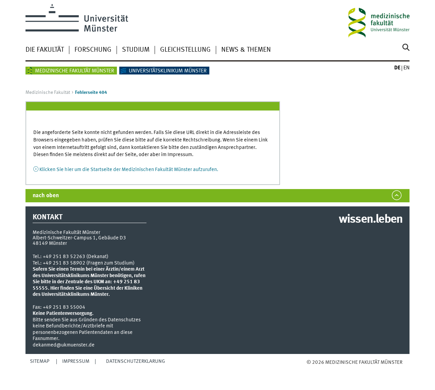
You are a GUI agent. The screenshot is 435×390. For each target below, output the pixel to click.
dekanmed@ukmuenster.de (63, 345)
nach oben (46, 196)
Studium (136, 50)
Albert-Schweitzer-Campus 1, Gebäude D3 (79, 238)
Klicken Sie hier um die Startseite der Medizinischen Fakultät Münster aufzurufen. (128, 169)
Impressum (75, 361)
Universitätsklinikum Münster (168, 71)
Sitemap (39, 361)
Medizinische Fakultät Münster (74, 71)
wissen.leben (370, 220)
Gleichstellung (185, 50)
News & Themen (246, 50)
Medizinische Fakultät (47, 92)
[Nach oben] (313, 369)
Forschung (92, 50)
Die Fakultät (44, 50)
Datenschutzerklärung (135, 361)
